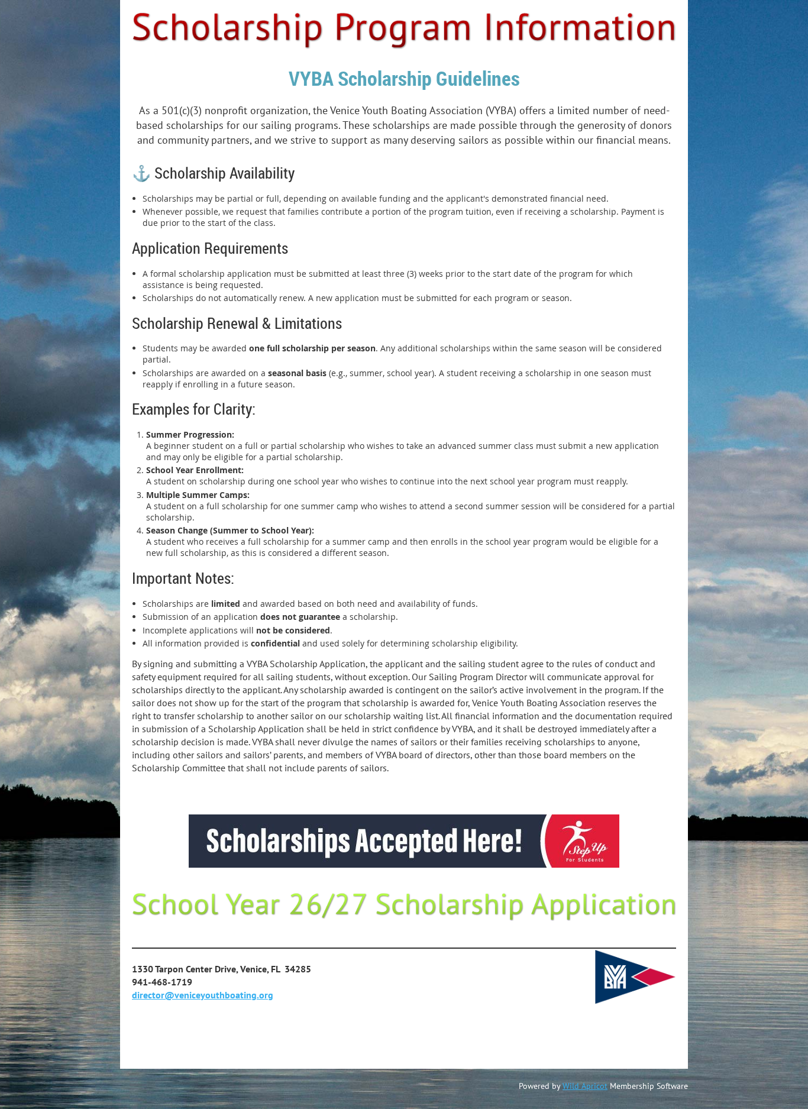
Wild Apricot (585, 1086)
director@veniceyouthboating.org (202, 995)
